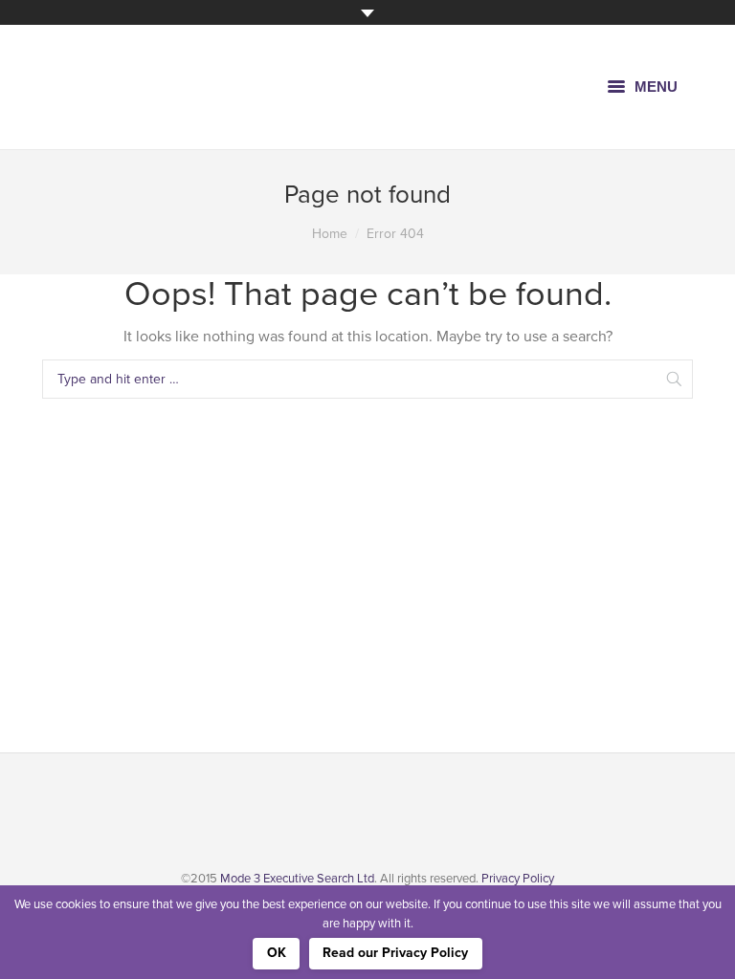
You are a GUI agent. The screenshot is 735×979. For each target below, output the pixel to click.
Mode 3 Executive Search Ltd (297, 878)
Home (329, 234)
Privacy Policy (517, 878)
